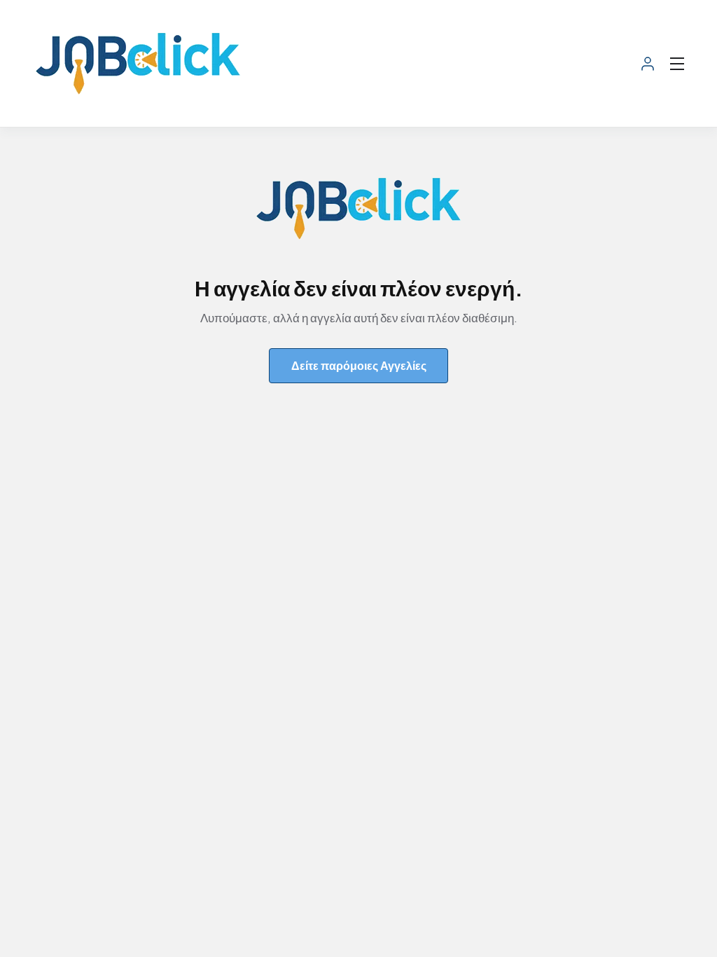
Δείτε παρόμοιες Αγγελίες (358, 365)
